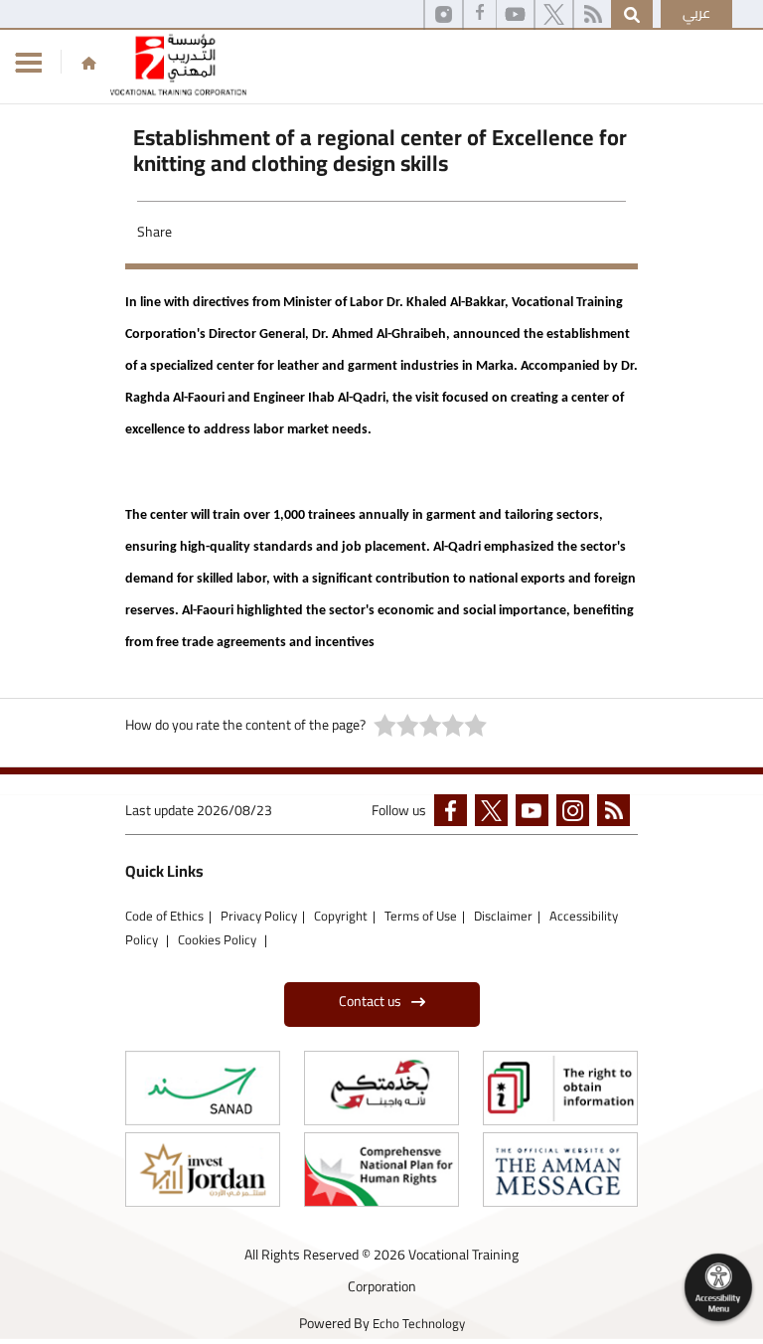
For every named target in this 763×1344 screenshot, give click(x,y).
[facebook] (454, 814)
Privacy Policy (259, 915)
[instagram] (443, 15)
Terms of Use (420, 915)
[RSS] (592, 15)
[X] (553, 15)
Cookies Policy (218, 939)
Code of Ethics (164, 915)
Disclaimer (503, 915)
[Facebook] (480, 15)
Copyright (341, 915)
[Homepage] (88, 63)
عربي (696, 13)
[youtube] (515, 15)
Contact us (370, 1001)
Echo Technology (419, 1323)
